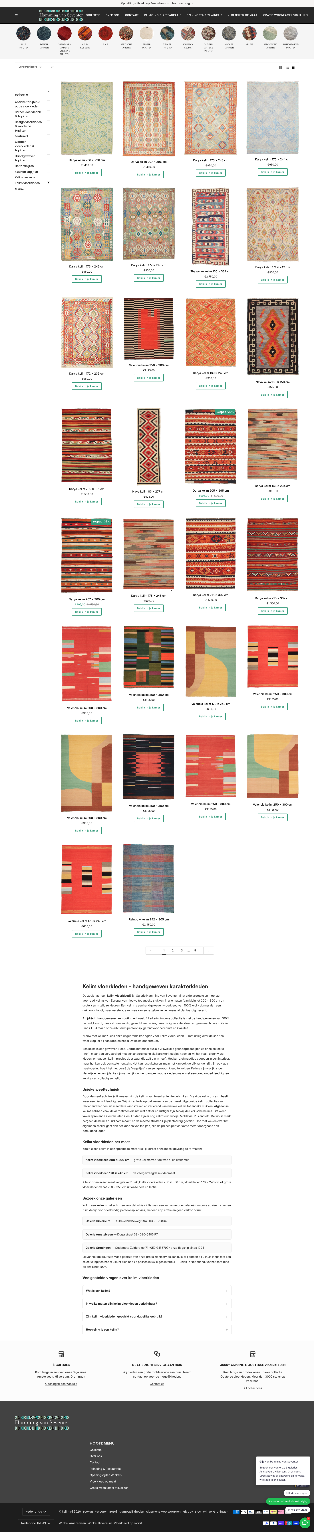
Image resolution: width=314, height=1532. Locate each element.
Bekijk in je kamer (86, 172)
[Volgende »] (208, 951)
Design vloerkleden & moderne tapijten (28, 126)
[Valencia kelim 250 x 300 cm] (148, 328)
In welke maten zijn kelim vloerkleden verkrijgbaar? (121, 1303)
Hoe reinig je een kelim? (102, 1329)
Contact (95, 1462)
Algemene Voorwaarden (163, 1511)
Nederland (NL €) (33, 1523)
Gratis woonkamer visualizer (109, 1488)
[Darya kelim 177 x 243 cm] (148, 223)
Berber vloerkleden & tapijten (28, 114)
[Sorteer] (52, 67)
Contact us (157, 1384)
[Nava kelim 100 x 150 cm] (272, 337)
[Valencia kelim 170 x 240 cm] (210, 662)
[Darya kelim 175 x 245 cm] (148, 554)
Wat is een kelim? (98, 1290)
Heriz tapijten (24, 166)
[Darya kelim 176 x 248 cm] (210, 118)
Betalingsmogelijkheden (126, 1511)
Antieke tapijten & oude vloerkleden (28, 104)
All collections (252, 1388)
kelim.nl (67, 1511)
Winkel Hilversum (100, 1523)
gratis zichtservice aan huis (164, 1257)
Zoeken (88, 1511)
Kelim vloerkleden (27, 183)
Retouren (101, 1511)
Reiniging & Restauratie (105, 1468)
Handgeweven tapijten (25, 158)
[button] (93, 15)
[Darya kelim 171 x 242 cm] (272, 224)
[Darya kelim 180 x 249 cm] (210, 332)
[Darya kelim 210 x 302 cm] (272, 555)
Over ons (96, 1456)
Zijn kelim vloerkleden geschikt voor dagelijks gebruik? (124, 1316)
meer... (19, 189)
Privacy (187, 1511)
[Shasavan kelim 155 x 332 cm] (210, 226)
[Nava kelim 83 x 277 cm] (148, 447)
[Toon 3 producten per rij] (287, 67)
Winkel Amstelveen (72, 1523)
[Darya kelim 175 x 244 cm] (272, 117)
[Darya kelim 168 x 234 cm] (272, 444)
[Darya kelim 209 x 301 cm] (86, 445)
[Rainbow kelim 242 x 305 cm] (148, 878)
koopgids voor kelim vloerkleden (161, 1036)
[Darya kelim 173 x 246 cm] (86, 224)
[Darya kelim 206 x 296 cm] (86, 118)
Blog (198, 1511)
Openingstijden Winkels (61, 1384)
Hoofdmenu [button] (102, 1443)
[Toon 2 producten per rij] (280, 67)
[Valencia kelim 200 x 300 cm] (86, 664)
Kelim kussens (25, 177)
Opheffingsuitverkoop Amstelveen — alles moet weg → (157, 3)
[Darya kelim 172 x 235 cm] (86, 333)
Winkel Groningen (215, 1511)
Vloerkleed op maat (103, 1481)
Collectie (96, 1450)
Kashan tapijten (26, 172)
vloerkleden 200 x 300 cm (165, 1182)
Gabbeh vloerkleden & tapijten (24, 146)
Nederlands (33, 1511)
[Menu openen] (27, 15)
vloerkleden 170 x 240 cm (202, 1182)
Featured (21, 136)
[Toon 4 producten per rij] (295, 67)
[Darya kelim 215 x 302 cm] (210, 553)
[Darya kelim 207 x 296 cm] (148, 119)
